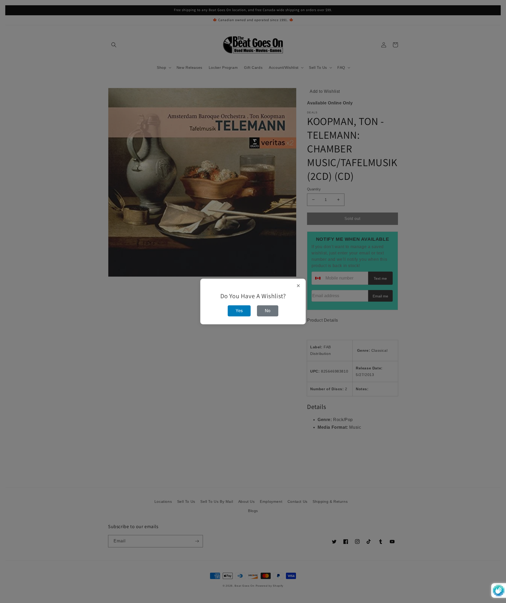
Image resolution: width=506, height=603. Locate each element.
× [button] (298, 286)
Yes (239, 310)
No (267, 310)
